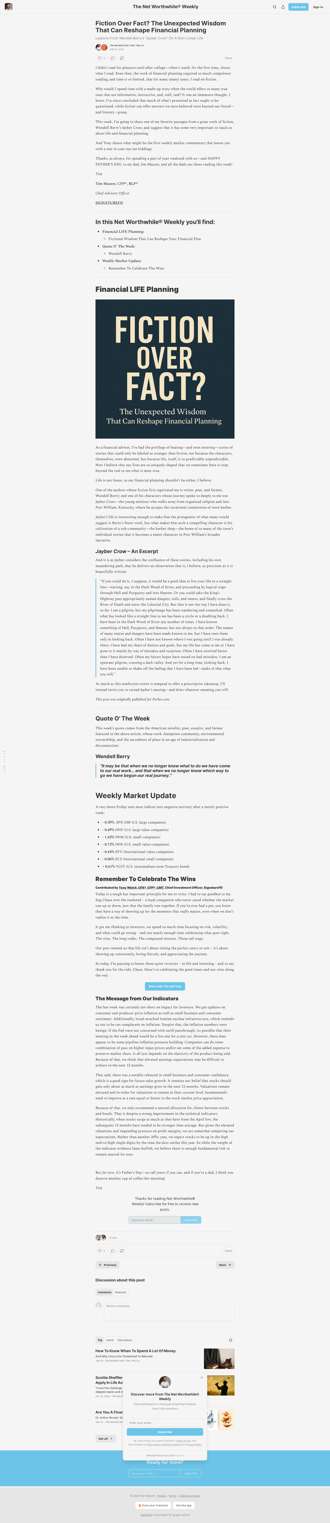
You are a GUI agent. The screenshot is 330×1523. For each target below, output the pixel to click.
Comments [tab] (104, 1292)
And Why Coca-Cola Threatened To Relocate (124, 1356)
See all (103, 1438)
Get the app (184, 1505)
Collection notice (189, 1496)
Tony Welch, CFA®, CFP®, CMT (141, 887)
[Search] (274, 7)
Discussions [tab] (125, 1340)
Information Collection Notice (164, 1444)
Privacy (161, 1496)
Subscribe (298, 7)
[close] (202, 1378)
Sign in (318, 7)
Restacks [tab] (120, 1292)
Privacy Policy (193, 1444)
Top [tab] (100, 1340)
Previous (110, 1265)
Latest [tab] (110, 1340)
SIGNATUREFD (109, 203)
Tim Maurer (117, 45)
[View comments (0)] (112, 58)
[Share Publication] (283, 7)
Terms (172, 1496)
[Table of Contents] (4, 761)
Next (222, 1265)
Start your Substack (155, 1505)
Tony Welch (136, 45)
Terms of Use (183, 1440)
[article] (165, 1358)
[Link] (90, 222)
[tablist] (112, 1292)
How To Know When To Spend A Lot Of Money (135, 1351)
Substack (146, 1515)
